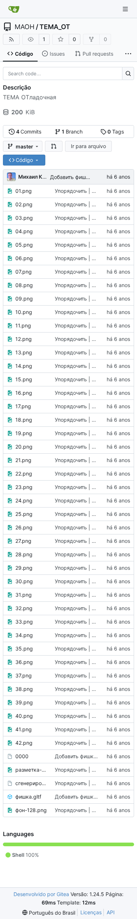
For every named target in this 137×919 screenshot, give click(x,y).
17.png (23, 406)
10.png (23, 312)
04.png (24, 231)
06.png (24, 258)
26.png (24, 527)
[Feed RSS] (11, 39)
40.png (24, 716)
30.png (24, 581)
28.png (24, 554)
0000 (21, 756)
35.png (24, 648)
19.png (23, 433)
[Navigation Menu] (126, 9)
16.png (23, 393)
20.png (24, 446)
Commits (29, 131)
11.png (23, 325)
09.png (24, 298)
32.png (24, 608)
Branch (72, 131)
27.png (23, 541)
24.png (24, 500)
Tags (115, 131)
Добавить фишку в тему (80, 177)
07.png (23, 271)
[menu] (48, 913)
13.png (23, 352)
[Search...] (128, 73)
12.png (23, 339)
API (111, 912)
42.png (24, 743)
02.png (24, 204)
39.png (24, 702)
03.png (24, 218)
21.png (23, 460)
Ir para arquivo (88, 146)
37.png (23, 675)
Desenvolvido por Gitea (41, 894)
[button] (53, 146)
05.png (24, 245)
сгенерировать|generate (31, 783)
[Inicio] (14, 9)
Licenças (91, 912)
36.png (24, 662)
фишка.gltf (28, 796)
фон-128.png (31, 810)
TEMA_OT (54, 27)
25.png (24, 514)
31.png (23, 595)
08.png (24, 285)
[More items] (128, 53)
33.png (24, 621)
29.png (24, 568)
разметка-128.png (31, 770)
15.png (23, 379)
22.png (23, 473)
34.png (24, 635)
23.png (24, 487)
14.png (23, 366)
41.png (23, 729)
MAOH (24, 27)
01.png (23, 191)
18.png (23, 420)
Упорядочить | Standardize (88, 191)
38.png (24, 689)
